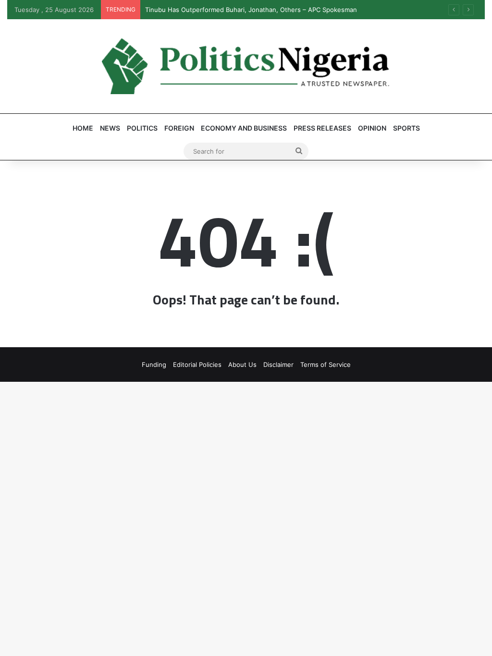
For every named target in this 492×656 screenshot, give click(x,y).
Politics (142, 128)
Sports (406, 128)
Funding (154, 364)
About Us (242, 364)
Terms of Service (325, 364)
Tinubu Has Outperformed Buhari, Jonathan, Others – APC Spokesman (251, 9)
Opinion (372, 128)
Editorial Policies (197, 364)
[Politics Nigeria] (246, 66)
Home (83, 128)
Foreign (179, 128)
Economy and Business (244, 128)
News (110, 128)
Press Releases (322, 128)
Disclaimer (278, 364)
